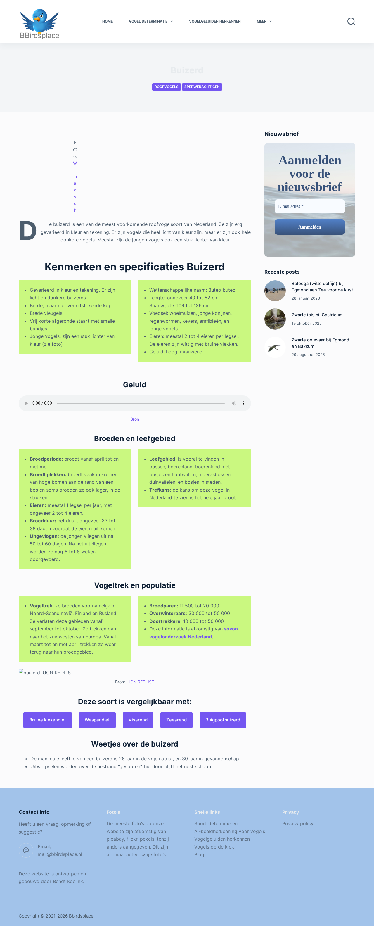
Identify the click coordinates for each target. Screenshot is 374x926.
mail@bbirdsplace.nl (60, 854)
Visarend (138, 720)
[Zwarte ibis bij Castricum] (275, 319)
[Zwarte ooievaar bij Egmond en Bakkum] (275, 347)
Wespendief (97, 720)
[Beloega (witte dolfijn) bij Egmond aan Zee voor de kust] (275, 291)
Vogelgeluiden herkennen (215, 21)
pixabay (115, 839)
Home (107, 21)
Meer (261, 21)
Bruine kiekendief (47, 720)
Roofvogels (167, 86)
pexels (147, 839)
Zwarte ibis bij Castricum (317, 314)
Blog (199, 854)
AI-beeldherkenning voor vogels (229, 831)
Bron (134, 419)
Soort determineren (216, 823)
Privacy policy (298, 823)
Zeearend (176, 720)
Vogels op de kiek (214, 847)
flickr (132, 839)
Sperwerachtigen (202, 86)
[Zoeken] (351, 21)
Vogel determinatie (148, 21)
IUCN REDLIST (140, 681)
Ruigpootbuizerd (222, 720)
